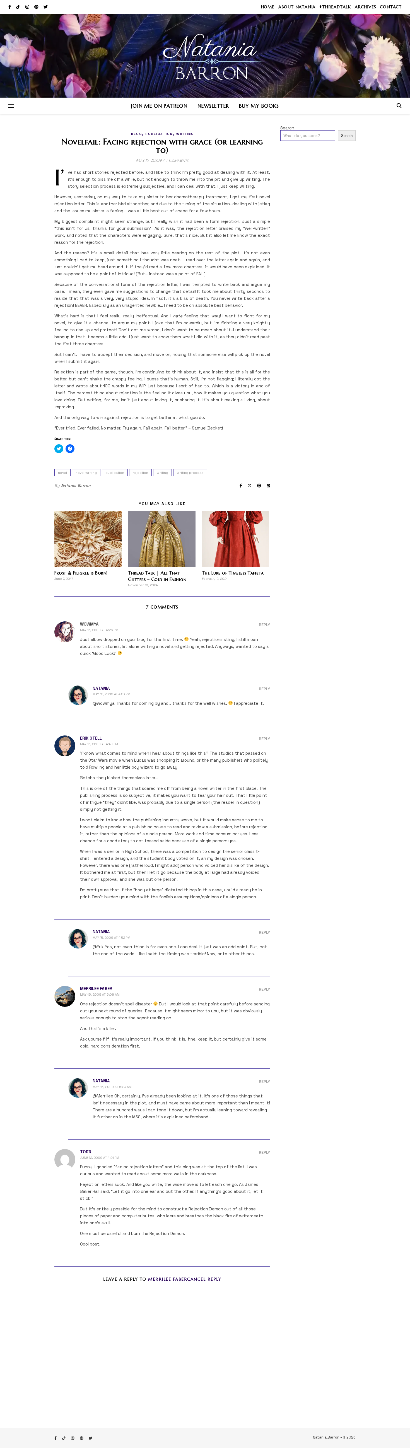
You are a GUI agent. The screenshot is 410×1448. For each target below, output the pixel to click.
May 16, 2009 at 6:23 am (112, 1087)
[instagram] (27, 6)
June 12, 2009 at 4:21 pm (99, 1158)
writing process (190, 472)
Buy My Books (259, 106)
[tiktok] (18, 6)
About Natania (296, 6)
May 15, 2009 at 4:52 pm (111, 938)
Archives (365, 6)
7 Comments (177, 160)
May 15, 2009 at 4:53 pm (111, 694)
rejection (140, 472)
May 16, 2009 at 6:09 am (100, 994)
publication (159, 134)
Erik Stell (91, 738)
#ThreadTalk (335, 6)
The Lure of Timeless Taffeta (233, 573)
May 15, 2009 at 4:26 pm (99, 630)
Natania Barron (76, 485)
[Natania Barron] (205, 56)
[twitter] (46, 6)
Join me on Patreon (159, 106)
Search (287, 128)
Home (267, 6)
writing (185, 134)
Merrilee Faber (96, 988)
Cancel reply (204, 1279)
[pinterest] (37, 6)
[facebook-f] (10, 6)
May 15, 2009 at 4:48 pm (99, 744)
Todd (85, 1151)
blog (136, 134)
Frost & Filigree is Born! (81, 573)
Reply (264, 624)
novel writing (86, 472)
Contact (391, 6)
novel (62, 472)
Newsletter (213, 106)
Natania (101, 688)
